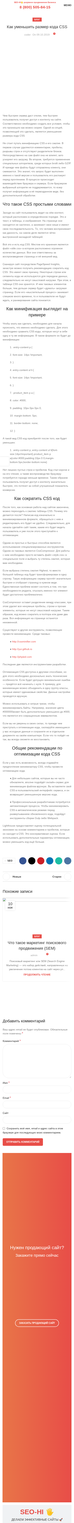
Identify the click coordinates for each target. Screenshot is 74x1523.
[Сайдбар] (4, 461)
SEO (9, 861)
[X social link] (31, 860)
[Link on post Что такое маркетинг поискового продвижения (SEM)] (37, 917)
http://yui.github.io (22, 649)
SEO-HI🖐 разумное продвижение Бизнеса (35, 2)
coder (27, 34)
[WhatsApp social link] (58, 860)
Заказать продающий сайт (37, 1323)
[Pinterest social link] (40, 860)
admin (34, 955)
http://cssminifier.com (24, 641)
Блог (37, 19)
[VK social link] (67, 860)
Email (7, 1097)
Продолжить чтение (37, 975)
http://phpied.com (22, 656)
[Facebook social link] (22, 860)
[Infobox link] (37, 1515)
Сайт (5, 1113)
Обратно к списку (37, 876)
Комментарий (12, 1040)
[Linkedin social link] (49, 860)
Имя (6, 1082)
